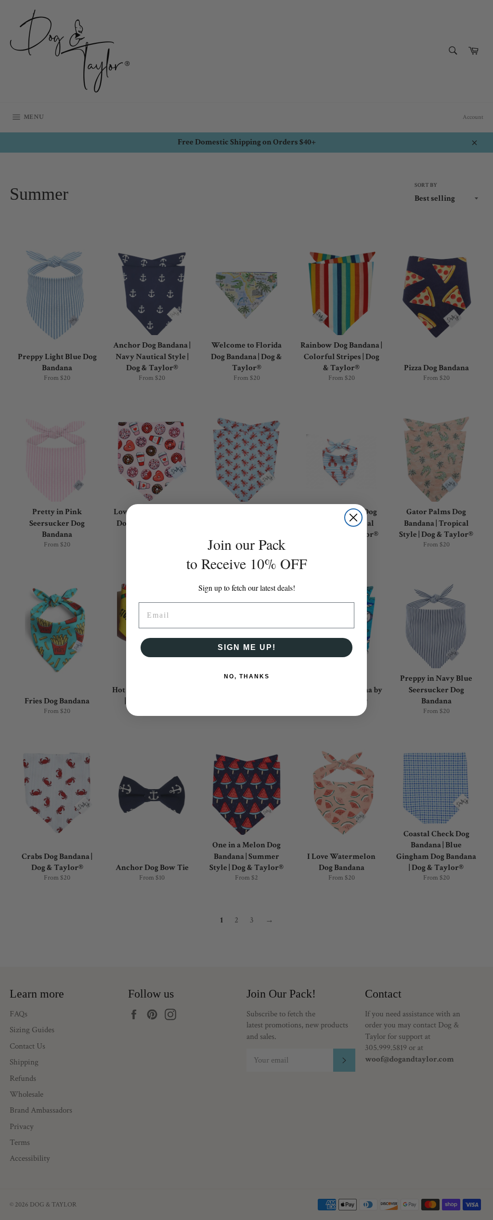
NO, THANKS (247, 676)
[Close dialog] (353, 517)
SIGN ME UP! (247, 647)
